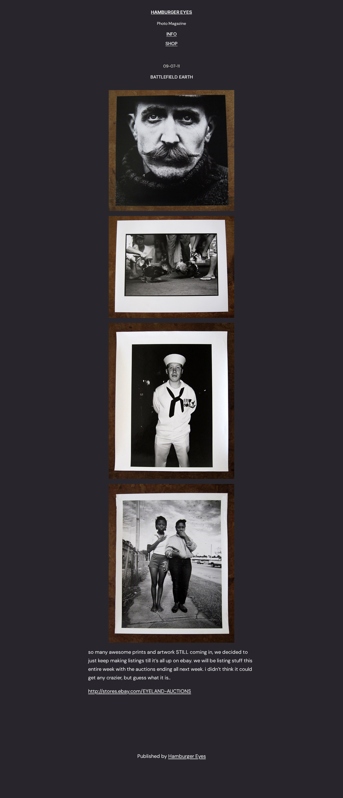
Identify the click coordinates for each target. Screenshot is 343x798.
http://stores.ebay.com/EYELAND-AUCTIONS (139, 691)
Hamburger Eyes (187, 756)
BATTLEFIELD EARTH (171, 77)
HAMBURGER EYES (171, 12)
